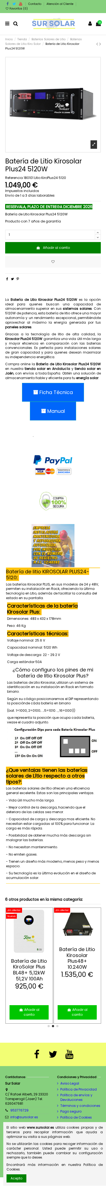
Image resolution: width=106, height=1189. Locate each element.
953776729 (19, 1110)
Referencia (14, 178)
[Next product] (100, 44)
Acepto (16, 1178)
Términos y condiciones (80, 1106)
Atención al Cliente (59, 4)
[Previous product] (97, 44)
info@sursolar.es (24, 1117)
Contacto (35, 4)
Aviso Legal (69, 1083)
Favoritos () (18, 9)
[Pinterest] (18, 279)
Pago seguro (71, 1111)
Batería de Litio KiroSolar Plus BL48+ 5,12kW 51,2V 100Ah (29, 970)
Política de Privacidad (78, 1089)
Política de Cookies (76, 1117)
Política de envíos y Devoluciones (76, 1097)
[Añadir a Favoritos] (53, 262)
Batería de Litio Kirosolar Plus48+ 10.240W (77, 958)
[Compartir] (7, 279)
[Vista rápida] (32, 953)
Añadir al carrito (56, 247)
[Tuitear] (12, 279)
